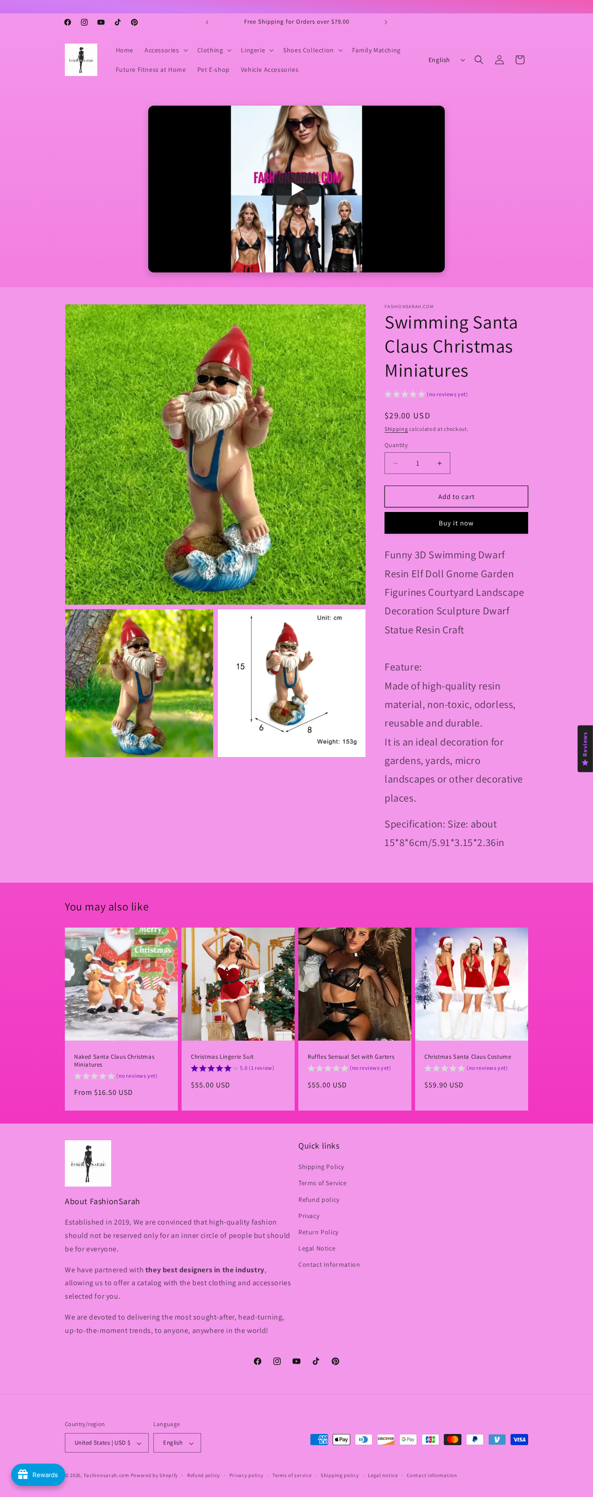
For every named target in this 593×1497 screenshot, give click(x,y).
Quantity (396, 445)
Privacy (308, 1216)
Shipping (396, 428)
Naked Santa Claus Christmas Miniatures (114, 1060)
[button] (165, 50)
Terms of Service (322, 1183)
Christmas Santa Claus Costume (467, 1057)
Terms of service (291, 1475)
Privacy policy (246, 1475)
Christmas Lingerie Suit (222, 1057)
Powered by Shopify (154, 1475)
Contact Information (329, 1265)
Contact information (432, 1475)
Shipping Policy (321, 1167)
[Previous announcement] (207, 22)
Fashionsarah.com (106, 1475)
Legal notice (382, 1475)
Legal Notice (316, 1248)
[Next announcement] (386, 22)
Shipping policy (340, 1475)
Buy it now (456, 523)
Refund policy (319, 1199)
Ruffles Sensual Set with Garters (351, 1057)
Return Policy (318, 1232)
